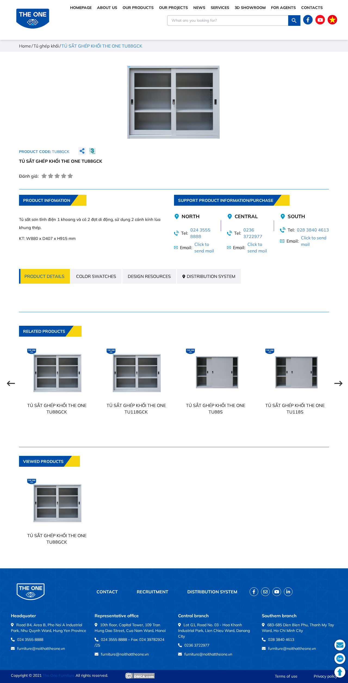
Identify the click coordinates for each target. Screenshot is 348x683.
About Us (107, 7)
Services (220, 7)
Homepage (81, 7)
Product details (44, 276)
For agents (283, 7)
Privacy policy (325, 676)
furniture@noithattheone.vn (41, 648)
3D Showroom (250, 7)
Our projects (173, 7)
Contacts (312, 7)
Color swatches (96, 276)
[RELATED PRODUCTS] (50, 340)
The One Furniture (58, 675)
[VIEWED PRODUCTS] (49, 470)
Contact (107, 591)
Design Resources (149, 276)
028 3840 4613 (313, 230)
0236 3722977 (252, 233)
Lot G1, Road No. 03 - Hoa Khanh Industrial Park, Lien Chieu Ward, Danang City (214, 630)
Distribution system (211, 276)
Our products (138, 7)
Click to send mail (204, 247)
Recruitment (152, 591)
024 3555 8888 (200, 233)
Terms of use (286, 676)
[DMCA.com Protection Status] (140, 676)
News (199, 7)
